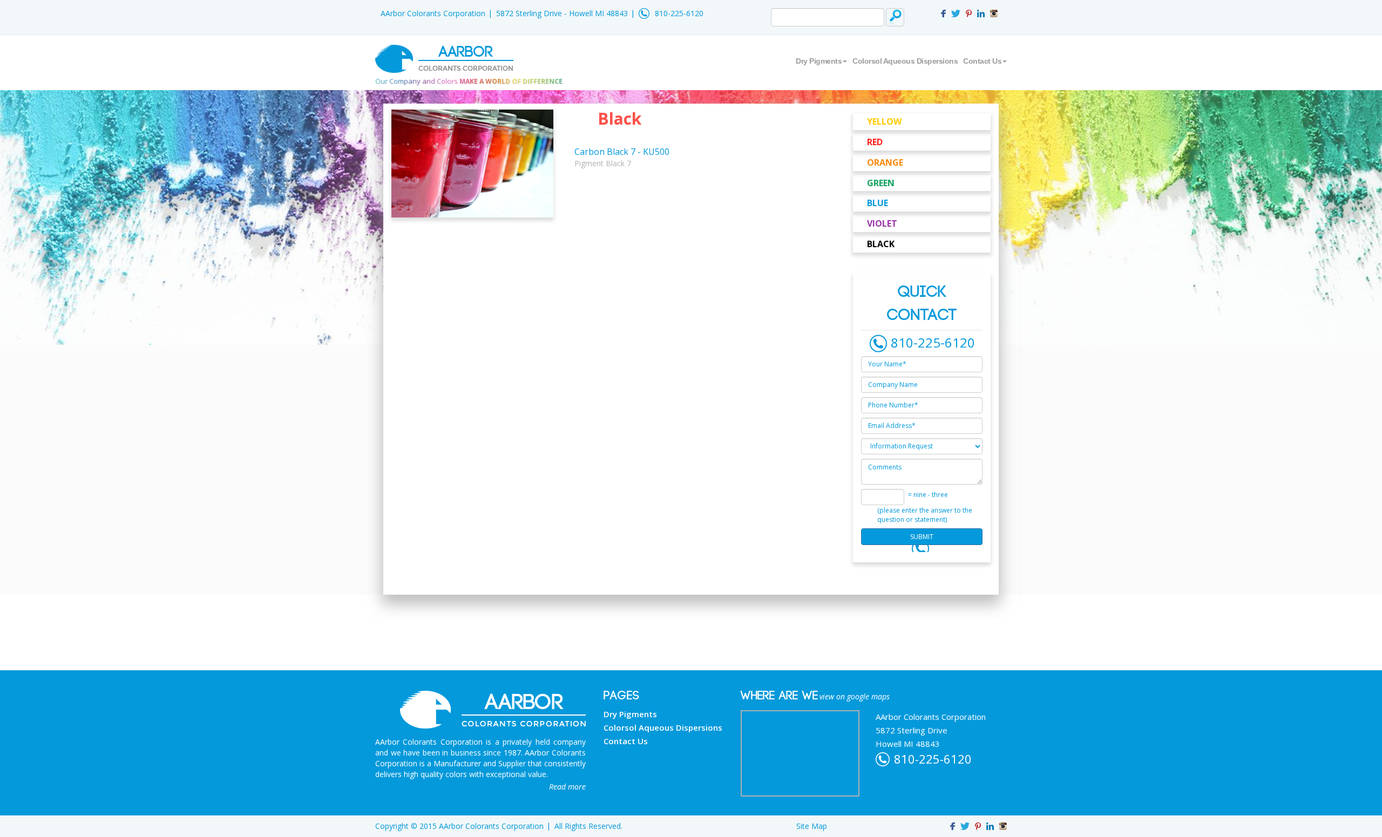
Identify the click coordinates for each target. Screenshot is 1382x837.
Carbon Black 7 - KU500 (621, 152)
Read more (567, 786)
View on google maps (854, 696)
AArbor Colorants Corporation (433, 13)
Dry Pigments (819, 61)
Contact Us (982, 61)
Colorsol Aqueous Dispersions (905, 61)
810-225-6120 (679, 13)
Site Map (811, 826)
